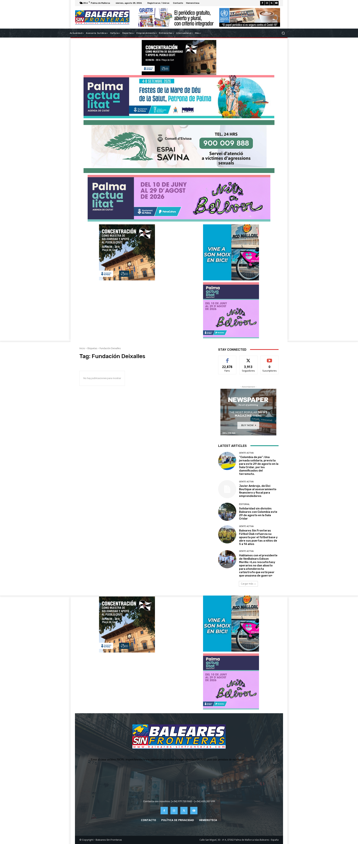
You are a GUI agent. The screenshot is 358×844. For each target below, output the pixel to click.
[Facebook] (262, 3)
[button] (283, 33)
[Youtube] (276, 3)
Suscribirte (270, 358)
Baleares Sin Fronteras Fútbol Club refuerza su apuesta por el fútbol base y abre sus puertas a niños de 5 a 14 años (258, 537)
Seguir (248, 358)
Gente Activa (246, 453)
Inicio (82, 348)
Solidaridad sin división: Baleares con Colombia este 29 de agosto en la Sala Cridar (258, 513)
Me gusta (227, 358)
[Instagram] (267, 3)
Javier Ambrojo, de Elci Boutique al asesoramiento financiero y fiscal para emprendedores (257, 491)
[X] (271, 3)
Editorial (244, 504)
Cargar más (247, 583)
